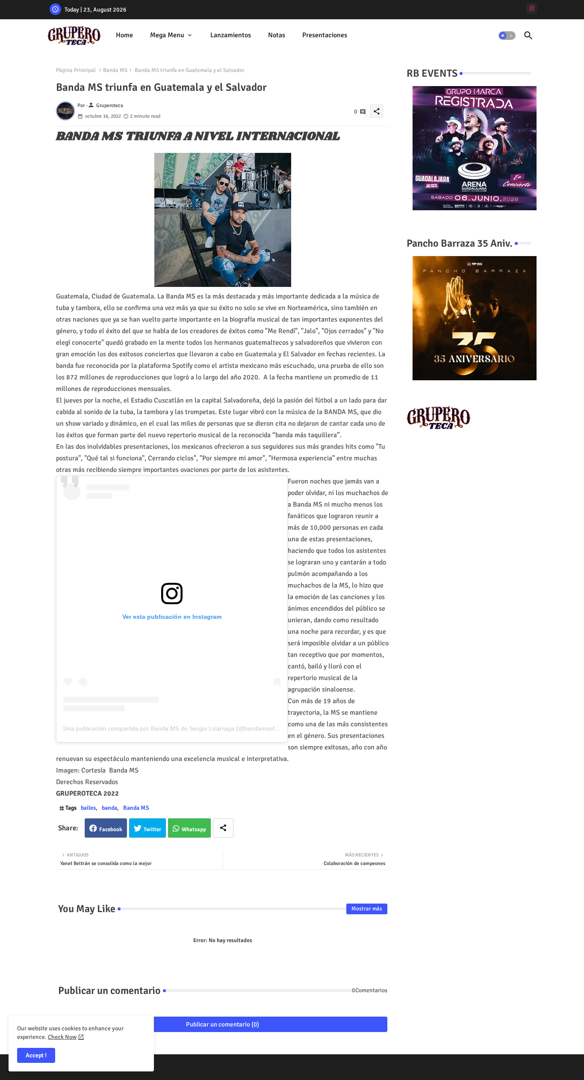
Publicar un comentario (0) (222, 1024)
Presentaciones (324, 35)
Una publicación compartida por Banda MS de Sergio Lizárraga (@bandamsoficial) (175, 728)
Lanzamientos (230, 35)
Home (124, 35)
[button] (507, 35)
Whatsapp (194, 829)
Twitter (152, 829)
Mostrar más (366, 908)
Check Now (62, 1037)
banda (109, 807)
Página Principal (76, 70)
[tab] (124, 35)
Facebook (110, 829)
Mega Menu (167, 35)
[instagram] (531, 8)
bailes (88, 807)
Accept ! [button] (36, 1055)
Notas (276, 35)
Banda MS (115, 70)
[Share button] (223, 828)
